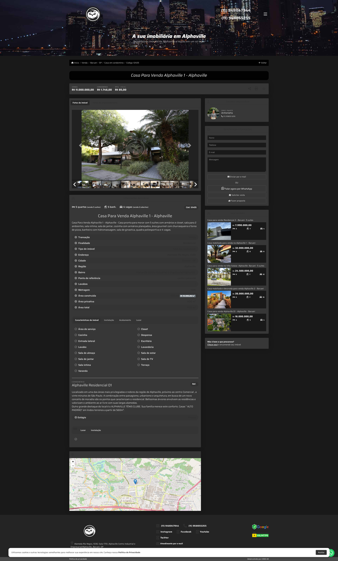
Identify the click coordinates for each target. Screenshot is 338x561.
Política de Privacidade (129, 552)
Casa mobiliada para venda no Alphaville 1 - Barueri (231, 243)
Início (76, 62)
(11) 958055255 (236, 18)
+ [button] (73, 461)
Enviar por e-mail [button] (237, 176)
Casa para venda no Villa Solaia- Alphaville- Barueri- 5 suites (235, 265)
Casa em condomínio (114, 62)
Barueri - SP (96, 62)
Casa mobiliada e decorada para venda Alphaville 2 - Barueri (235, 288)
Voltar (263, 62)
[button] (81, 145)
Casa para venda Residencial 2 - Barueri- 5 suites (230, 220)
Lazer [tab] (83, 430)
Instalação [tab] (96, 430)
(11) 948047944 (236, 10)
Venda (85, 62)
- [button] (73, 465)
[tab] (80, 102)
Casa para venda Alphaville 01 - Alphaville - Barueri (231, 311)
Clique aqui (212, 344)
